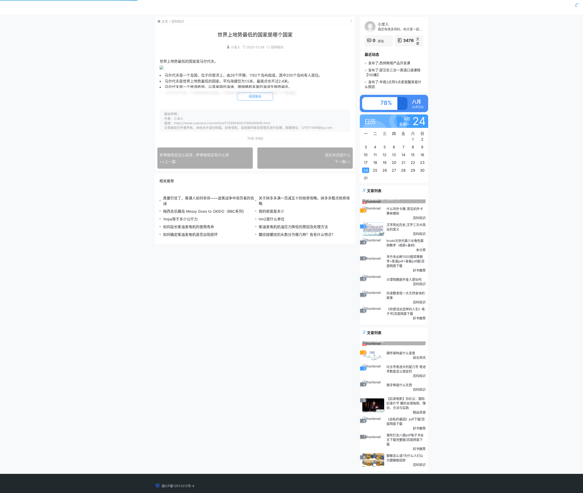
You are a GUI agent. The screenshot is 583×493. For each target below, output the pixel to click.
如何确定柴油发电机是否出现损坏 (190, 234)
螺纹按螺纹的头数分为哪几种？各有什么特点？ (297, 234)
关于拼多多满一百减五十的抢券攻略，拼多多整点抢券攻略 (304, 201)
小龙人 (235, 47)
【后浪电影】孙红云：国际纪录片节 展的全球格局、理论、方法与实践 (406, 403)
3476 (408, 40)
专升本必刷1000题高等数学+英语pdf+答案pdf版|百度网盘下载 (405, 261)
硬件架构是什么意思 (400, 353)
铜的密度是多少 (271, 211)
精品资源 (419, 412)
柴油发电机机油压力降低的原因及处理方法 (293, 227)
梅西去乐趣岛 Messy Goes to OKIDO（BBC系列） (204, 211)
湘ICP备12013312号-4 (177, 486)
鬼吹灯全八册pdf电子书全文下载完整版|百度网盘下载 (405, 439)
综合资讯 (419, 357)
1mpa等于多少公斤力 (180, 219)
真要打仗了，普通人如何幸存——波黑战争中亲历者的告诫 (208, 201)
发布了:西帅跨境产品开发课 (389, 63)
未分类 (421, 250)
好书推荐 (419, 270)
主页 (164, 21)
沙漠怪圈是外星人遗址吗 (404, 279)
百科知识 (177, 21)
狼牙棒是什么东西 (399, 385)
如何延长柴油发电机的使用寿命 (188, 227)
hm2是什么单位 (271, 219)
